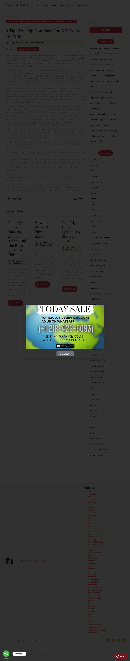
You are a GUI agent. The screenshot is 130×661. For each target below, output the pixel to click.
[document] (65, 330)
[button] (102, 307)
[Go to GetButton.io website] (6, 658)
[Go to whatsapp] (6, 653)
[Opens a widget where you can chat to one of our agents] (120, 656)
